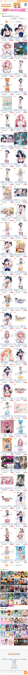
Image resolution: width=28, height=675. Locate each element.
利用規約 (14, 664)
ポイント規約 (14, 665)
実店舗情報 (14, 660)
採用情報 (14, 662)
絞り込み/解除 (13, 18)
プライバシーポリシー (14, 668)
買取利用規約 (14, 667)
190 (17, 21)
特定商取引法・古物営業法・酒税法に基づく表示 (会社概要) (14, 659)
